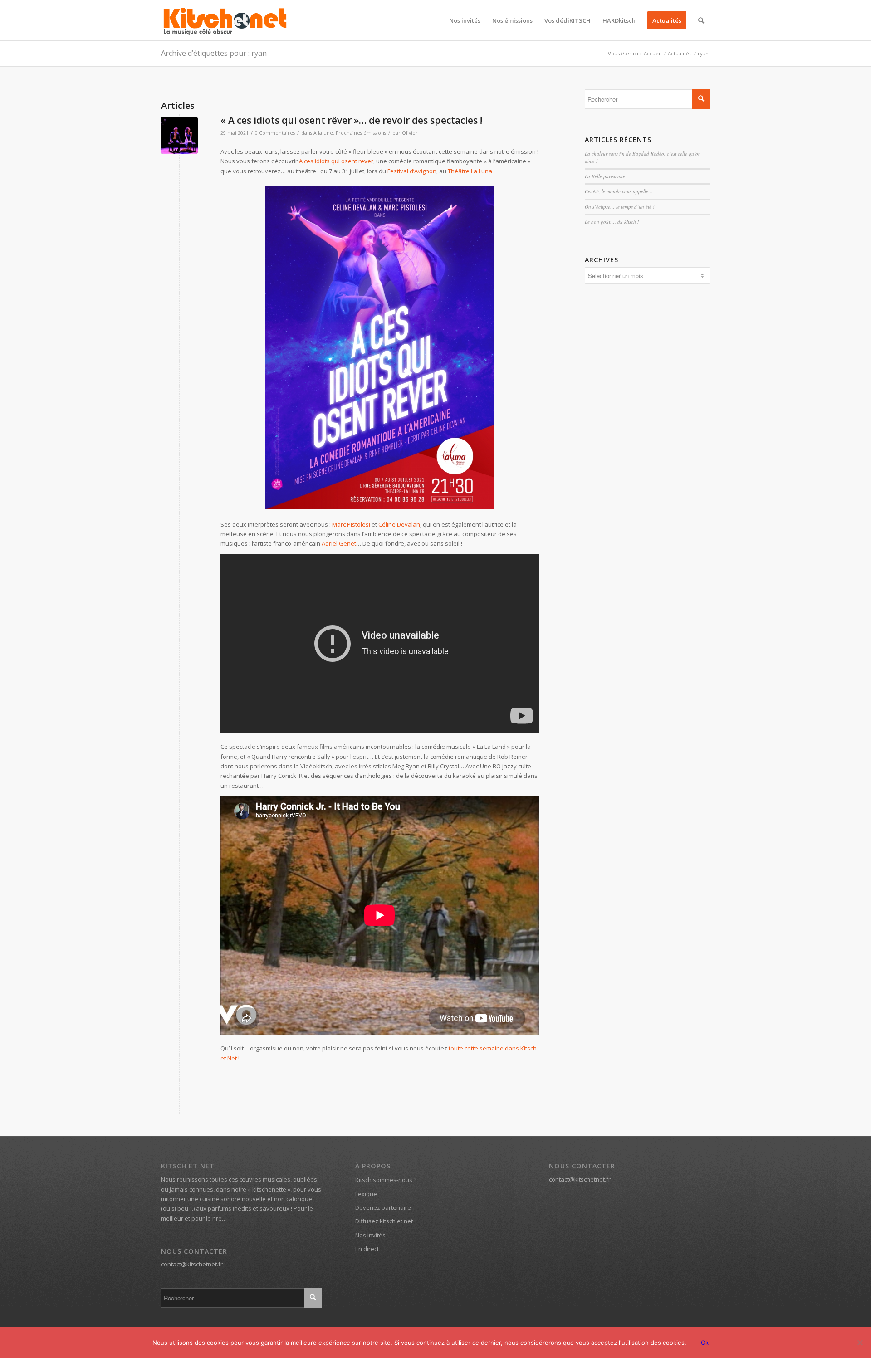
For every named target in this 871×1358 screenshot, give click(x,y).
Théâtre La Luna (470, 171)
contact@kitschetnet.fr (192, 1264)
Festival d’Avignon (411, 171)
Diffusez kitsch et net (384, 1221)
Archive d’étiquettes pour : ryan (214, 53)
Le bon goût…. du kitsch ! (612, 221)
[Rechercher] (701, 20)
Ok (705, 1342)
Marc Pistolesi (351, 524)
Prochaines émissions (361, 133)
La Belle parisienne (605, 176)
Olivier (410, 133)
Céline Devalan (399, 524)
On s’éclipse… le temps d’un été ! (620, 206)
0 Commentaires (275, 133)
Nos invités (370, 1235)
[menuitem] (464, 20)
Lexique (366, 1194)
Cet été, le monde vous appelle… (619, 191)
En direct (367, 1249)
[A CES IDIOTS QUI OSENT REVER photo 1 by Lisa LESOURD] (179, 135)
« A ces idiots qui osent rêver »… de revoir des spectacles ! (351, 120)
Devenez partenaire (383, 1207)
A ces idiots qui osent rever (336, 161)
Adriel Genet (339, 543)
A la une (323, 133)
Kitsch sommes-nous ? (385, 1180)
